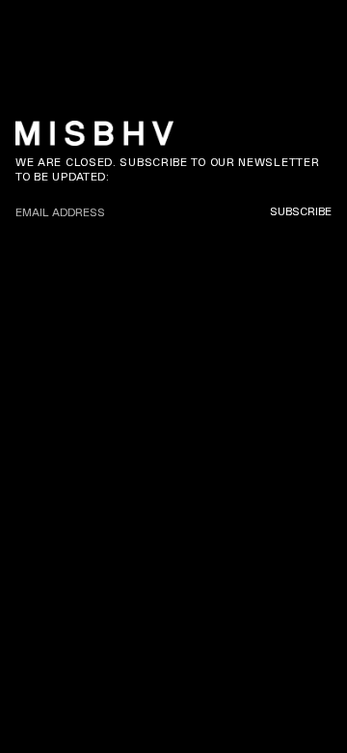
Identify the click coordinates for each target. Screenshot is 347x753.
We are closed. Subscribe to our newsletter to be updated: (167, 168)
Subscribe (301, 211)
